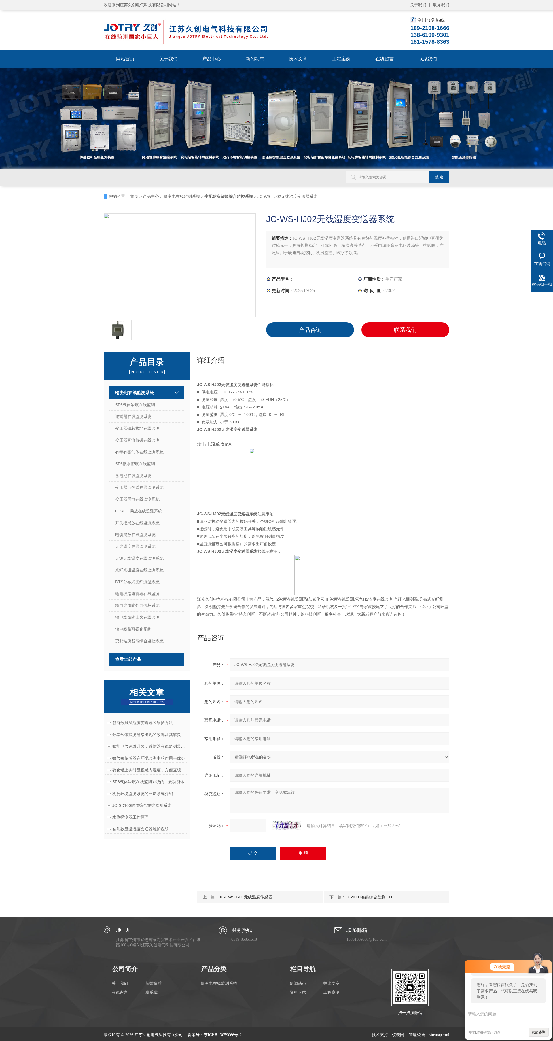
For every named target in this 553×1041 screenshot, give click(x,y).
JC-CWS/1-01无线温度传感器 (245, 897)
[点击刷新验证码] (286, 825)
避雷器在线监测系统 (133, 416)
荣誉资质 (153, 983)
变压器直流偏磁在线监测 (137, 440)
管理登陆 (417, 1035)
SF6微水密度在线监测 (135, 463)
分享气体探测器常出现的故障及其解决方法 (150, 734)
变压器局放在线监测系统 (137, 499)
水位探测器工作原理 (130, 817)
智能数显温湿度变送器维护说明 (140, 829)
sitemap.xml (439, 1035)
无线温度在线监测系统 (135, 546)
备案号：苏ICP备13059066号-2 (215, 1035)
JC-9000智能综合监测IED (369, 897)
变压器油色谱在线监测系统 (139, 487)
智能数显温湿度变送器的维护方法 (142, 722)
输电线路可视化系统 (133, 629)
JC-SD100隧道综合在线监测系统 (141, 805)
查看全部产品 (128, 659)
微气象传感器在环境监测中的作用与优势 (148, 758)
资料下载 (298, 992)
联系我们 (441, 5)
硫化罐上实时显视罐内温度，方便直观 (146, 770)
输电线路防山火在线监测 (137, 617)
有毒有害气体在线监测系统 (139, 452)
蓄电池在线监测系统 (133, 475)
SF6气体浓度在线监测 (135, 404)
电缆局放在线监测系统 (135, 534)
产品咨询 (310, 330)
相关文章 (147, 696)
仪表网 (398, 1035)
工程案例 (341, 58)
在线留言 (384, 58)
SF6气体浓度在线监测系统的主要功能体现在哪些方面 (150, 781)
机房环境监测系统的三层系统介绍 (142, 793)
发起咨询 (539, 1032)
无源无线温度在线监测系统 (139, 558)
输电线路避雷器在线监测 (137, 593)
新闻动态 (255, 58)
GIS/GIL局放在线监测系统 (138, 511)
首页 (134, 196)
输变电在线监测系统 (182, 196)
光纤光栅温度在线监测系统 (139, 570)
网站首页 (125, 58)
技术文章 (298, 58)
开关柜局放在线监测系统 (137, 522)
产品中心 (211, 58)
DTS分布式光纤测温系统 (137, 582)
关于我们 (418, 5)
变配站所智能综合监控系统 (139, 641)
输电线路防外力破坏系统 (137, 605)
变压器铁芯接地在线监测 (137, 428)
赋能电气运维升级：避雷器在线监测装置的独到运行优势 (150, 746)
